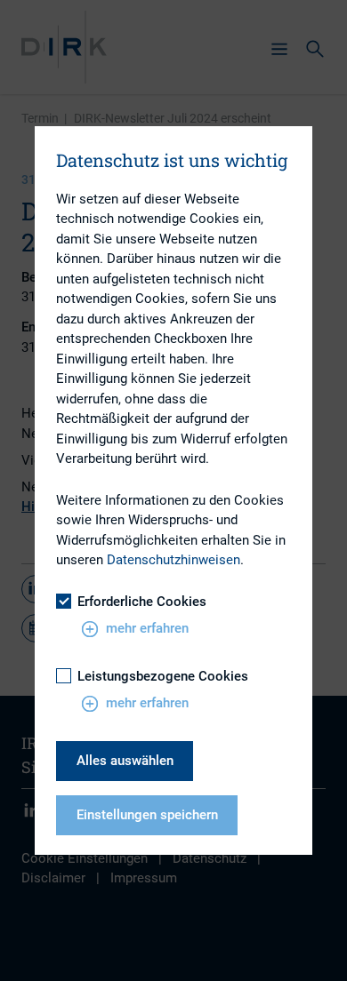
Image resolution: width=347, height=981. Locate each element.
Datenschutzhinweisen (173, 560)
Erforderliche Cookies (141, 602)
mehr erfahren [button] (147, 628)
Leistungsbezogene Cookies (162, 676)
